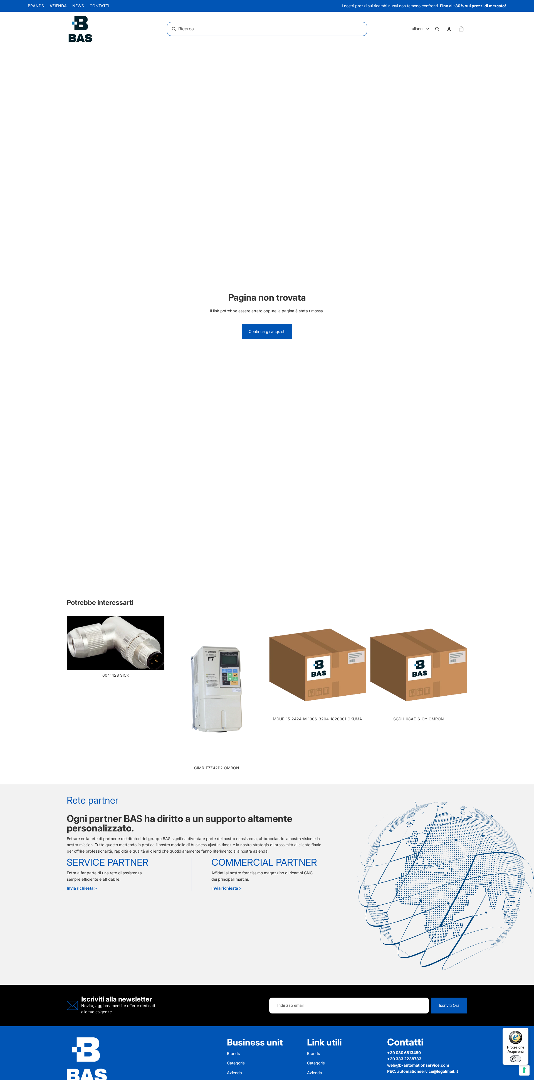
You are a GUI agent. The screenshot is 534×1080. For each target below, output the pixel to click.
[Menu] (525, 1031)
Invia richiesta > (82, 888)
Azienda (58, 5)
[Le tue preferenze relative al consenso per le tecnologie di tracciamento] (524, 1070)
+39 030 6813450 (404, 1052)
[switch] (515, 1059)
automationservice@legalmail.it (427, 1071)
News (78, 5)
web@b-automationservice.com (418, 1065)
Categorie (236, 1063)
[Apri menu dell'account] (449, 29)
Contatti (99, 5)
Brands (36, 5)
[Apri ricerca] (437, 29)
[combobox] (259, 29)
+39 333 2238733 (404, 1058)
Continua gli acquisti (267, 331)
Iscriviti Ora (449, 1005)
